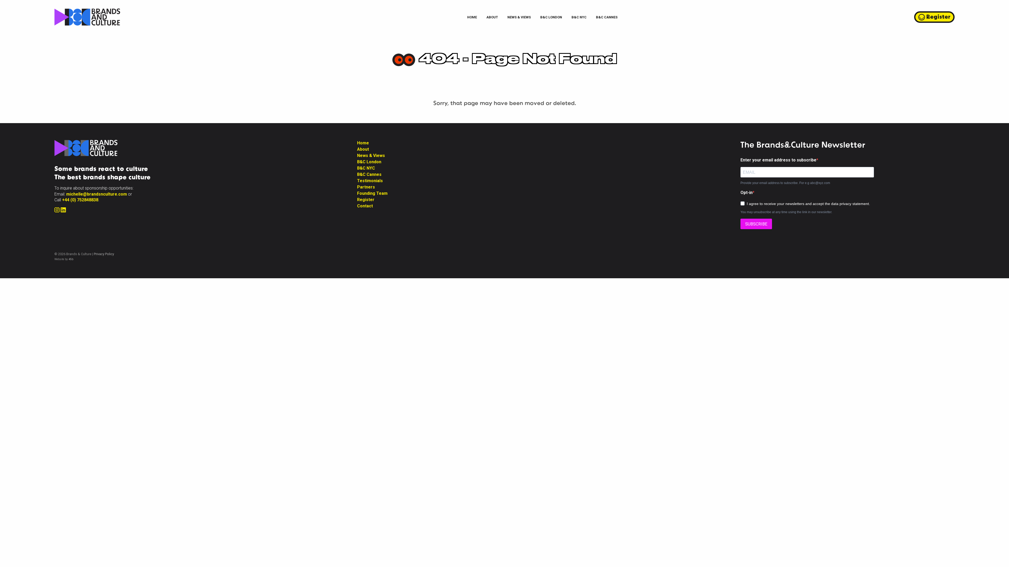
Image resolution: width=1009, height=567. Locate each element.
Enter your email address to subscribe (778, 160)
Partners (366, 187)
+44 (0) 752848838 (80, 199)
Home (472, 17)
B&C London (551, 17)
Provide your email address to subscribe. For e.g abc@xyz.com (785, 183)
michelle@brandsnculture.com (96, 194)
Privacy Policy (104, 254)
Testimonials (370, 180)
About (492, 17)
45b (71, 259)
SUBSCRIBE (756, 224)
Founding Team (372, 193)
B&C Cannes (606, 17)
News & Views (519, 17)
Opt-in (746, 192)
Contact (365, 205)
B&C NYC (579, 17)
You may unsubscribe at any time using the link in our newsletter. (786, 212)
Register (938, 16)
